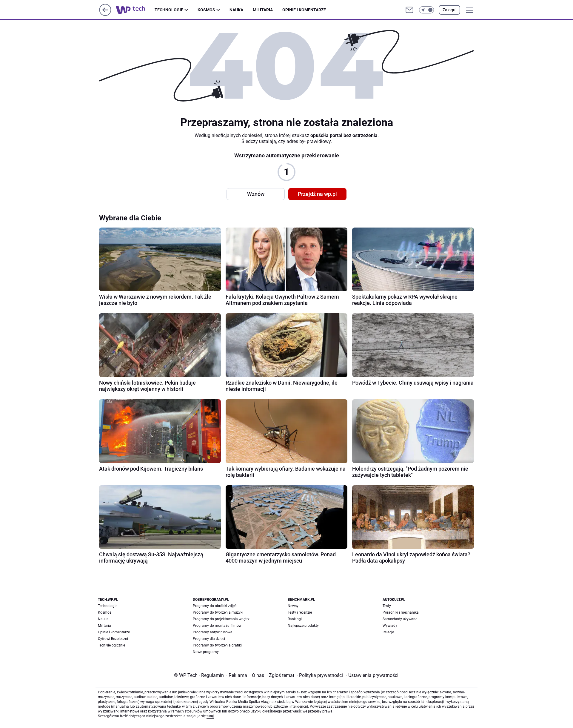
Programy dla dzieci (209, 639)
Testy (387, 606)
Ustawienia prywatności (372, 675)
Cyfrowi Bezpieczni (113, 639)
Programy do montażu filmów (217, 625)
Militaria (263, 9)
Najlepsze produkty (303, 625)
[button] (426, 9)
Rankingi (295, 619)
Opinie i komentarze (304, 9)
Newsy (293, 606)
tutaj (210, 716)
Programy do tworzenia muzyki (218, 612)
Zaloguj (449, 9)
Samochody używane (400, 619)
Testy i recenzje (300, 612)
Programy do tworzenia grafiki (217, 645)
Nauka (236, 9)
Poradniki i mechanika (401, 612)
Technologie (169, 9)
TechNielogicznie (111, 645)
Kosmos (206, 9)
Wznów (255, 194)
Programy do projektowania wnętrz (221, 619)
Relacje (388, 632)
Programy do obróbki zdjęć (214, 606)
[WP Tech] (135, 10)
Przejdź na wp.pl (317, 194)
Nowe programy (206, 652)
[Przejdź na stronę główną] (105, 14)
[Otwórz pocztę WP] (409, 10)
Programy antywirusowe (212, 632)
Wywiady (390, 625)
